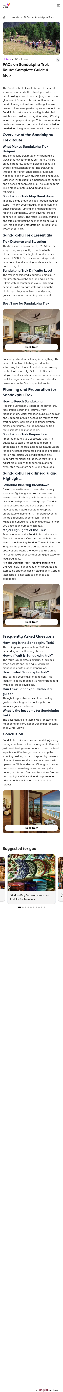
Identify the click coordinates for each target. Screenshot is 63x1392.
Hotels (15, 17)
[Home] (4, 17)
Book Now (31, 347)
